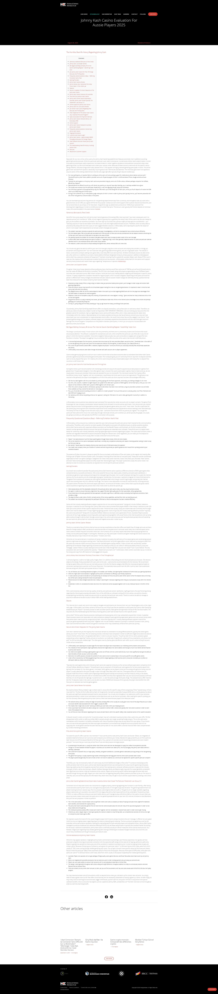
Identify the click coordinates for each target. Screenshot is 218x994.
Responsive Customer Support (78, 151)
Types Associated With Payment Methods (81, 117)
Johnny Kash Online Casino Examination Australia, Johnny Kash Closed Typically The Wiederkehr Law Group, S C (81, 100)
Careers (126, 14)
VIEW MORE (109, 958)
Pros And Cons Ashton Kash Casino (79, 96)
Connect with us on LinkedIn (88, 987)
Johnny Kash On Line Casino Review (79, 106)
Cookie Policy (63, 987)
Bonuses (72, 149)
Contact (134, 14)
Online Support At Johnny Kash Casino (80, 104)
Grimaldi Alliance (64, 989)
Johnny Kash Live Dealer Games (78, 63)
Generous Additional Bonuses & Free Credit (82, 61)
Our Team (117, 14)
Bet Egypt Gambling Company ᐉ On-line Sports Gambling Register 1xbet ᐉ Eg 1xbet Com (81, 68)
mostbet (97, 209)
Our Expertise (107, 14)
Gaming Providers (74, 80)
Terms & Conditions (74, 987)
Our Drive (84, 14)
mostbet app (122, 261)
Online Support (74, 123)
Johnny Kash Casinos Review (77, 82)
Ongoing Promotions (75, 133)
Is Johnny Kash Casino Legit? (77, 135)
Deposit (72, 88)
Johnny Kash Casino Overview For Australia (81, 94)
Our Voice (153, 14)
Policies (143, 14)
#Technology (94, 14)
